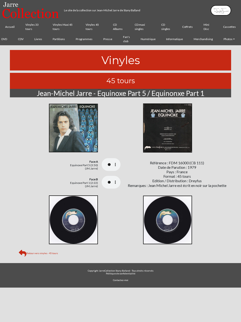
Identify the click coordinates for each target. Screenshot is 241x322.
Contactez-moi (120, 280)
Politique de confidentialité (120, 273)
